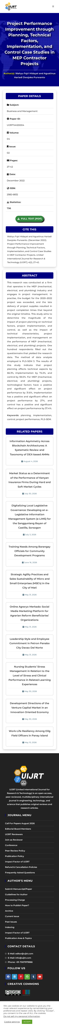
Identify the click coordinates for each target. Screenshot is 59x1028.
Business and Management (22, 111)
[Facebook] (8, 976)
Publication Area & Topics (18, 938)
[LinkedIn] (14, 976)
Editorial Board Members (18, 829)
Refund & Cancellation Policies (21, 867)
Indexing (9, 927)
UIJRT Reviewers (14, 834)
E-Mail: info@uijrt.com (19, 958)
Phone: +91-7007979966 (20, 962)
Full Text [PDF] (31, 218)
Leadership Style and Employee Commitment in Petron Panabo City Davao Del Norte (29, 643)
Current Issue (12, 916)
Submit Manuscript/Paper (18, 889)
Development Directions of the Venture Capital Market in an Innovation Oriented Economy (29, 708)
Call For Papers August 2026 (20, 823)
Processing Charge (15, 900)
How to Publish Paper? (17, 905)
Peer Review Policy (15, 850)
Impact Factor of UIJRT (17, 861)
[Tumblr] (33, 976)
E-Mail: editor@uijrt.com (20, 953)
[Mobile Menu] (53, 6)
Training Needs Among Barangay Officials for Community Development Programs (29, 551)
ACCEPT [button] (27, 1022)
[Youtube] (40, 976)
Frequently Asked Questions (20, 872)
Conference (11, 845)
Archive (9, 911)
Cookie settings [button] (12, 1022)
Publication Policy (14, 856)
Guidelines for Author (16, 894)
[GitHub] (27, 976)
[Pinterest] (21, 976)
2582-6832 (12, 194)
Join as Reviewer (14, 839)
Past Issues (11, 921)
